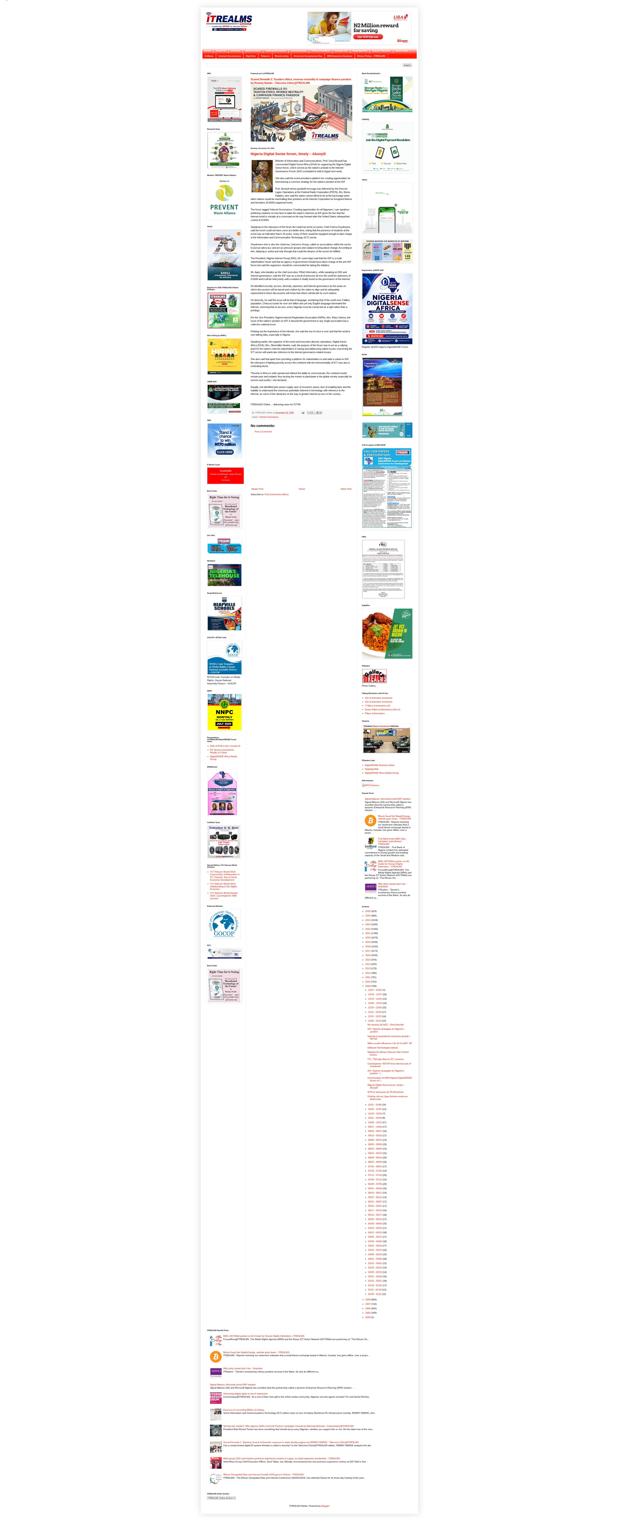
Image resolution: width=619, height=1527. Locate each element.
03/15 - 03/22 (375, 1250)
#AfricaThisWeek (320, 50)
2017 (368, 951)
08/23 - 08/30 (375, 1148)
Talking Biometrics (275, 50)
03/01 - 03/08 (375, 1259)
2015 (368, 959)
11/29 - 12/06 (375, 1007)
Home (208, 50)
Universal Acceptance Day (308, 56)
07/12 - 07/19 (375, 1175)
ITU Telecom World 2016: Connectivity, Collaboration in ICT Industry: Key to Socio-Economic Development (225, 875)
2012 (368, 973)
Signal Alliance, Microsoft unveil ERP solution (387, 799)
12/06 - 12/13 (375, 1003)
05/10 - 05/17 (375, 1215)
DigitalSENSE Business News (380, 765)
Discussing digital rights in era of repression (245, 1393)
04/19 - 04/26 (375, 1228)
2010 (368, 981)
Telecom (265, 56)
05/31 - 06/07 (375, 1201)
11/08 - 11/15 (375, 1020)
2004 (368, 1317)
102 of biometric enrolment (378, 698)
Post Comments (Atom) (277, 494)
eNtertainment (253, 50)
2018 (368, 946)
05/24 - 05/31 (375, 1206)
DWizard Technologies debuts (383, 1047)
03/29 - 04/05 (375, 1241)
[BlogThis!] (311, 412)
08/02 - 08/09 (375, 1162)
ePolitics (235, 50)
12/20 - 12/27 (375, 994)
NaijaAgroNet (360, 50)
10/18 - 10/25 (375, 1113)
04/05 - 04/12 (375, 1236)
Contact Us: (341, 50)
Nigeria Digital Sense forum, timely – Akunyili (288, 154)
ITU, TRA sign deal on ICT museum (386, 1059)
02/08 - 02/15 (375, 1272)
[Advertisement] (301, 460)
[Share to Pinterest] (320, 412)
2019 (368, 942)
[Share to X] (314, 412)
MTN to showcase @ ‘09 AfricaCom (386, 1092)
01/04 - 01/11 (375, 1294)
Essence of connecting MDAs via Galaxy (243, 1410)
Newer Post (257, 489)
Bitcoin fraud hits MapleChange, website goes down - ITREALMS (394, 817)
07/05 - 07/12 (375, 1179)
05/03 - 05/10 (375, 1219)
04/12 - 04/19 (375, 1232)
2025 (368, 915)
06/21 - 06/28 (375, 1188)
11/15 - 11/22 (375, 1016)
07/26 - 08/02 (375, 1166)
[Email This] (308, 412)
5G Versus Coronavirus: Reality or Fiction (222, 751)
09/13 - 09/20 (375, 1135)
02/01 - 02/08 (375, 1276)
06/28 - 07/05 (375, 1184)
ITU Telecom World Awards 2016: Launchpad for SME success (224, 896)
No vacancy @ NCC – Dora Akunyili (386, 1024)
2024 (368, 920)
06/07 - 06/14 (375, 1197)
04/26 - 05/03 (375, 1223)
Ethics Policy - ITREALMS (371, 56)
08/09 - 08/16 (375, 1157)
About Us (221, 50)
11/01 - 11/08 (375, 1104)
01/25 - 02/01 (375, 1280)
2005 (368, 1312)
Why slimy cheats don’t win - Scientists (242, 1368)
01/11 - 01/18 (375, 1289)
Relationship (282, 56)
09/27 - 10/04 (375, 1126)
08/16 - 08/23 (375, 1153)
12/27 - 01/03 (375, 990)
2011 (368, 977)
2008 (368, 1299)
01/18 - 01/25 (375, 1285)
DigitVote (251, 56)
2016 (368, 955)
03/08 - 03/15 (375, 1254)
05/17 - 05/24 (375, 1210)
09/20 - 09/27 (375, 1131)
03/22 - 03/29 (375, 1245)
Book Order (402, 50)
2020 (368, 937)
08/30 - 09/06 (375, 1144)
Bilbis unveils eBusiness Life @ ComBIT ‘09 (390, 1043)
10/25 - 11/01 (375, 1109)
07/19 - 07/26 (375, 1170)
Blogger (325, 1506)
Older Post (346, 489)
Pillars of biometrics (375, 713)
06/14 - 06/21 (375, 1192)
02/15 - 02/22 (375, 1267)
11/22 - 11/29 (375, 1012)
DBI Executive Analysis (339, 56)
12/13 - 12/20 (375, 998)
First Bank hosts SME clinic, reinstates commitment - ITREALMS (392, 841)
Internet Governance (229, 56)
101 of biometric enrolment (378, 701)
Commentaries (299, 50)
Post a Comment (263, 431)
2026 (368, 911)
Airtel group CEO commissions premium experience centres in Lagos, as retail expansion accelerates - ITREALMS (281, 1458)
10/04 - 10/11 (375, 1122)
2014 (368, 964)
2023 (368, 924)
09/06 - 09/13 (375, 1140)
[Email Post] (302, 413)
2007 (368, 1304)
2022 (368, 929)
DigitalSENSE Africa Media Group (382, 773)
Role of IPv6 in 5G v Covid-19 (225, 746)
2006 (368, 1308)
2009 (368, 986)
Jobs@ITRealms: (381, 50)
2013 (368, 968)
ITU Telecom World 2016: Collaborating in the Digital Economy (223, 886)
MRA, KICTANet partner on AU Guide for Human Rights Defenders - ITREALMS (393, 864)
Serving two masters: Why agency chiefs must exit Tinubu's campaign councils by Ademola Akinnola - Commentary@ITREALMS (288, 1426)
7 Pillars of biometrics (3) (377, 705)
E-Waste (209, 56)
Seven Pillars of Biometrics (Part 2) (382, 709)
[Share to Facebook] (317, 412)
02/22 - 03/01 (375, 1263)
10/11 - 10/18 (375, 1118)
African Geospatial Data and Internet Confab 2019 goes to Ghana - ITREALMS (263, 1474)
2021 (368, 933)
